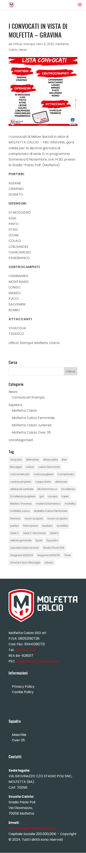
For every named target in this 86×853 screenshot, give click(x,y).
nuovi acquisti (34, 518)
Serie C (14, 533)
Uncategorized (21, 440)
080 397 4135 (25, 650)
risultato (47, 526)
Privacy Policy (23, 686)
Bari (64, 459)
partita (14, 526)
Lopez (65, 496)
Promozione (30, 526)
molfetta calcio (20, 511)
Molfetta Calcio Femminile (33, 417)
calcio (30, 467)
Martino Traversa (21, 503)
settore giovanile (20, 540)
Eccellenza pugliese (22, 496)
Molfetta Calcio (24, 410)
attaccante (50, 459)
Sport (38, 540)
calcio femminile (49, 467)
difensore (61, 481)
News (23, 50)
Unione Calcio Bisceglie (25, 562)
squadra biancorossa (24, 547)
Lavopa (52, 496)
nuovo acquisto (57, 518)
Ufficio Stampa (24, 44)
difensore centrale (21, 489)
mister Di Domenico (48, 503)
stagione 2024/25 (48, 555)
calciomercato (19, 474)
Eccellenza (68, 489)
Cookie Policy (23, 692)
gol (41, 496)
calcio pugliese (43, 474)
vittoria (48, 562)
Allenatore (32, 459)
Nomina (15, 518)
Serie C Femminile (34, 533)
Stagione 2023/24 (21, 555)
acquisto (16, 459)
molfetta (70, 503)
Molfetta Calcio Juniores (32, 425)
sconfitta (62, 526)
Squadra (15, 404)
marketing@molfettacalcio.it (32, 828)
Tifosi (67, 555)
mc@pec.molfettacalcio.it (37, 661)
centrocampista (20, 481)
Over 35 (18, 740)
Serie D (54, 533)
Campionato (65, 474)
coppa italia (43, 481)
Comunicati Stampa (28, 397)
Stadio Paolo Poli (53, 547)
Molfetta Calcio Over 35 (31, 432)
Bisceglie (16, 467)
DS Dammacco (47, 489)
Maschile (19, 734)
